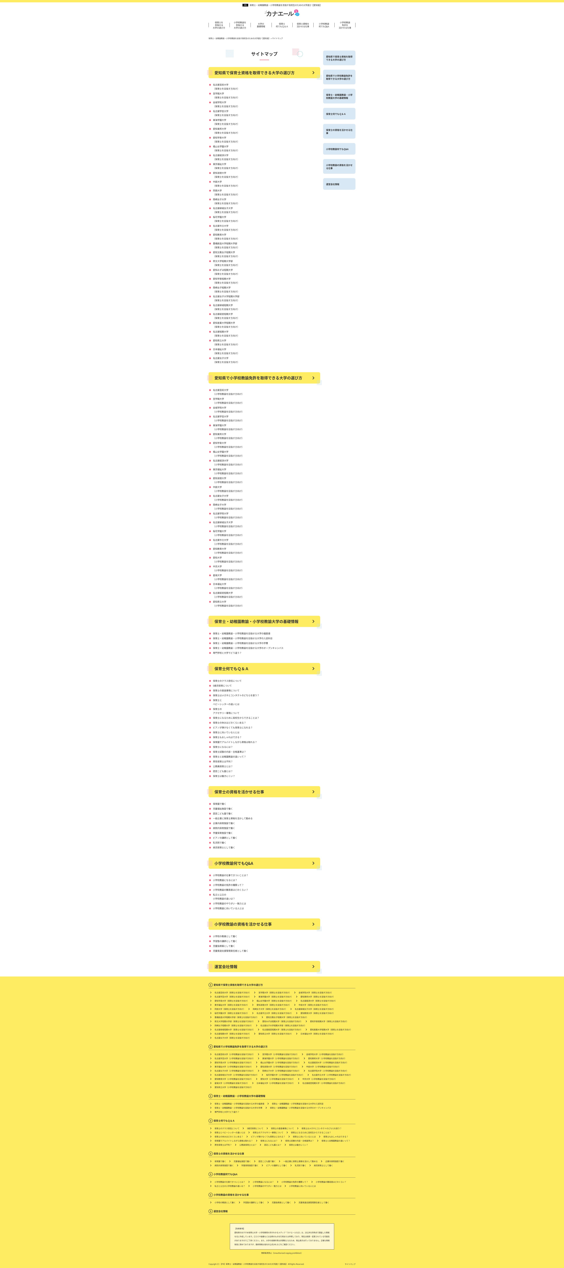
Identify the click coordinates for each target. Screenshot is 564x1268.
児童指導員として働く (224, 945)
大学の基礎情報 (261, 25)
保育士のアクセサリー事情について (268, 1132)
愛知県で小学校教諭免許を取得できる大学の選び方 (258, 377)
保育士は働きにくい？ (224, 775)
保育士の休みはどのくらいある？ (229, 722)
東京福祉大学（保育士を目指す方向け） (232, 1004)
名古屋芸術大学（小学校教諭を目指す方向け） (235, 1054)
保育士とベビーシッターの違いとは (230, 1132)
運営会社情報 (225, 966)
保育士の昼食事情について (226, 690)
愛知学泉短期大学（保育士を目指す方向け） (329, 1021)
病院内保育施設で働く (224, 828)
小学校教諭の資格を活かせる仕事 (243, 924)
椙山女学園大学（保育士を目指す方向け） (275, 1000)
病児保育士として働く (224, 847)
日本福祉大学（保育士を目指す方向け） (318, 1033)
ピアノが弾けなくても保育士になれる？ (233, 727)
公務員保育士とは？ (223, 766)
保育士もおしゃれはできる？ (227, 737)
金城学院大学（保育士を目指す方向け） (316, 992)
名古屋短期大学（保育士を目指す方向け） (233, 1033)
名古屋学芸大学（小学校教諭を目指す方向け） (235, 1058)
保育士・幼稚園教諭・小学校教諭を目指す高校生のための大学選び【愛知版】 (286, 5)
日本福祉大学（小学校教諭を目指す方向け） (276, 1083)
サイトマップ (350, 1264)
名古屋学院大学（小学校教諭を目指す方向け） (328, 1070)
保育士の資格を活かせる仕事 (239, 791)
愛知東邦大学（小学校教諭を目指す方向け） (327, 1058)
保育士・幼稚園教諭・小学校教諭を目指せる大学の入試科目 (242, 638)
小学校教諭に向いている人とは (228, 908)
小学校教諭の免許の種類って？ (228, 884)
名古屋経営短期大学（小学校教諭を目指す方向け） (324, 1083)
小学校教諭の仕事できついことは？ (230, 875)
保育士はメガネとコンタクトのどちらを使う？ (236, 695)
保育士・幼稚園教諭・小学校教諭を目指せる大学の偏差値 (241, 633)
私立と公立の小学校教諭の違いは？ (230, 1186)
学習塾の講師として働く (225, 941)
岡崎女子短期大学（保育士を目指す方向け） (234, 1025)
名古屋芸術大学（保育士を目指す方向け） (233, 992)
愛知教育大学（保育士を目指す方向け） (318, 1013)
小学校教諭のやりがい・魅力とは (229, 903)
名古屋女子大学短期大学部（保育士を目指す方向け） (283, 1025)
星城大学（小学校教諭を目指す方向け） (232, 1083)
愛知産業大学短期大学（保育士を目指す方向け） (331, 1029)
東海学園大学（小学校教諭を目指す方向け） (281, 1058)
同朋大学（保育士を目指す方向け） (230, 1009)
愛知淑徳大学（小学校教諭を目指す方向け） (279, 1066)
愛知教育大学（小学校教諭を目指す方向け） (234, 1078)
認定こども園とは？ (223, 771)
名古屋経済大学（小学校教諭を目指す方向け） (328, 1062)
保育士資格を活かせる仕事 (303, 25)
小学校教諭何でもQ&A (324, 25)
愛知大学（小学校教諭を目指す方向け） (277, 1078)
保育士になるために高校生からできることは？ (236, 717)
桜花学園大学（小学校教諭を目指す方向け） (285, 1074)
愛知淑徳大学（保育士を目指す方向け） (274, 1004)
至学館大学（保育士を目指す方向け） (274, 992)
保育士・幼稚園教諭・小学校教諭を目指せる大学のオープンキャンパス (248, 647)
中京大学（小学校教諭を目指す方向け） (319, 1078)
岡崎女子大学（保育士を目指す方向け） (270, 1009)
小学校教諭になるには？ (225, 880)
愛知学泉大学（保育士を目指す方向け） (232, 1000)
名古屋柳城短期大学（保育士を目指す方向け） (235, 1029)
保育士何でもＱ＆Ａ (282, 25)
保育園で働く (219, 803)
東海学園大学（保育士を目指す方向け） (275, 996)
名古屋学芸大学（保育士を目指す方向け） (233, 996)
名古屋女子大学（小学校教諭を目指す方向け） (235, 1070)
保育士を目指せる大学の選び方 (219, 25)
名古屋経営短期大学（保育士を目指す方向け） (282, 1029)
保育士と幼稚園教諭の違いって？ (229, 756)
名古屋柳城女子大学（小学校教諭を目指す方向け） (236, 1074)
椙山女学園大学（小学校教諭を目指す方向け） (280, 1062)
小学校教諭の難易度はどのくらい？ (230, 889)
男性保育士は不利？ (223, 761)
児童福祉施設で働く (223, 808)
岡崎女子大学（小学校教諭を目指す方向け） (281, 1070)
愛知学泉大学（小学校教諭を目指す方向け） (234, 1062)
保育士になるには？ (223, 746)
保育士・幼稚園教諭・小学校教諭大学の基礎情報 (256, 621)
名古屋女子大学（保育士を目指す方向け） (233, 1037)
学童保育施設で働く (223, 832)
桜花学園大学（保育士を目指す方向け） (232, 1013)
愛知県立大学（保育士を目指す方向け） (275, 1033)
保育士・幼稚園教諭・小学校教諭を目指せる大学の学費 (240, 643)
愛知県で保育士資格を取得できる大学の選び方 (254, 72)
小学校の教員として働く (225, 936)
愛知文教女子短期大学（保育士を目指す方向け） (287, 1017)
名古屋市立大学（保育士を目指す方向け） (275, 1013)
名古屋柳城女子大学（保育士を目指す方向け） (315, 1009)
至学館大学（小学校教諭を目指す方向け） (280, 1054)
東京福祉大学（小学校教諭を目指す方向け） (234, 1066)
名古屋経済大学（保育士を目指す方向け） (319, 1000)
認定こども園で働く (223, 813)
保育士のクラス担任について (227, 680)
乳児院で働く (219, 842)
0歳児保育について (222, 685)
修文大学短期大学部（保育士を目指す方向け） (235, 1021)
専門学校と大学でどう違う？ (227, 652)
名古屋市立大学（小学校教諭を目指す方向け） (332, 1074)
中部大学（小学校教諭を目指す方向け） (323, 1066)
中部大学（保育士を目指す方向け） (314, 1004)
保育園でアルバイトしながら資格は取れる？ (235, 742)
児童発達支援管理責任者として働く (230, 950)
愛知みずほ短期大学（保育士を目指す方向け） (282, 1021)
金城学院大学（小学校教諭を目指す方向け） (325, 1054)
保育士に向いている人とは (226, 732)
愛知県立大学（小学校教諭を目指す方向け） (234, 1087)
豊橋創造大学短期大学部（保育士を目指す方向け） (236, 1017)
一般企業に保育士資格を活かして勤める (233, 818)
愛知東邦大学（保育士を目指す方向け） (318, 996)
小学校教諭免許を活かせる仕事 (345, 25)
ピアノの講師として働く (225, 837)
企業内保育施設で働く (224, 823)
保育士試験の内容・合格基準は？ (229, 751)
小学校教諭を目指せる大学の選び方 (240, 25)
